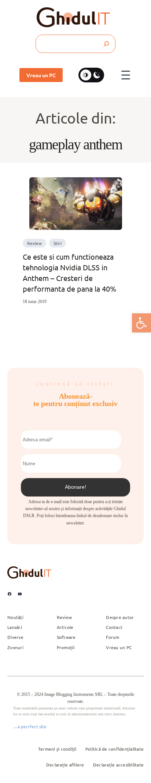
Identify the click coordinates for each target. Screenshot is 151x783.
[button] (141, 322)
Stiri (58, 243)
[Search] (106, 43)
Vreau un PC (41, 75)
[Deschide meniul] (125, 75)
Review (34, 243)
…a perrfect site (30, 726)
